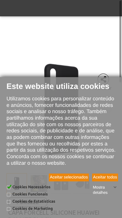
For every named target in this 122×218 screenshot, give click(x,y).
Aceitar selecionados (69, 177)
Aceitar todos (105, 177)
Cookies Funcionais (30, 194)
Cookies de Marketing (32, 209)
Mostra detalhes (100, 190)
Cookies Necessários (31, 187)
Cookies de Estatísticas (33, 201)
